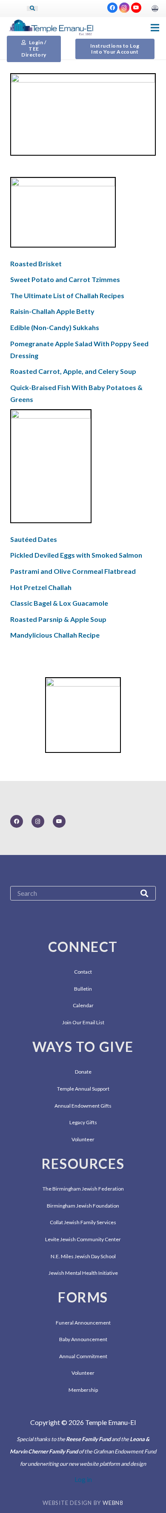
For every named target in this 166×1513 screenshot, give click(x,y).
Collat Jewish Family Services (83, 1222)
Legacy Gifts (83, 1122)
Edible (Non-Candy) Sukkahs (54, 327)
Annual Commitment (83, 1356)
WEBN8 (113, 1502)
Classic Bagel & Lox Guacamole (59, 603)
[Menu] (155, 27)
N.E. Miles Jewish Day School (83, 1256)
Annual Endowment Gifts (83, 1106)
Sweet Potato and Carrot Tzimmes (65, 279)
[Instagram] (124, 8)
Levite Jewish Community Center (83, 1239)
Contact (83, 972)
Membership (83, 1390)
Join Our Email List (83, 1022)
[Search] (32, 8)
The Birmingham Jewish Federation (83, 1188)
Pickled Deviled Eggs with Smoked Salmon (76, 555)
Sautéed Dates (33, 539)
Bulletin (83, 989)
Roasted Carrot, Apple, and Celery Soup (73, 371)
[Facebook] (112, 8)
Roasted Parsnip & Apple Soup (58, 619)
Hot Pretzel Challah (41, 587)
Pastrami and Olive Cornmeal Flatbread (73, 571)
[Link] (155, 8)
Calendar (83, 1005)
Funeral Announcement (83, 1322)
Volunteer (83, 1139)
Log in (83, 1479)
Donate (83, 1072)
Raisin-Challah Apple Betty (52, 311)
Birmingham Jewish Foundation (83, 1205)
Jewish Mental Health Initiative (83, 1273)
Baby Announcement (83, 1339)
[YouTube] (136, 8)
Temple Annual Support (83, 1089)
